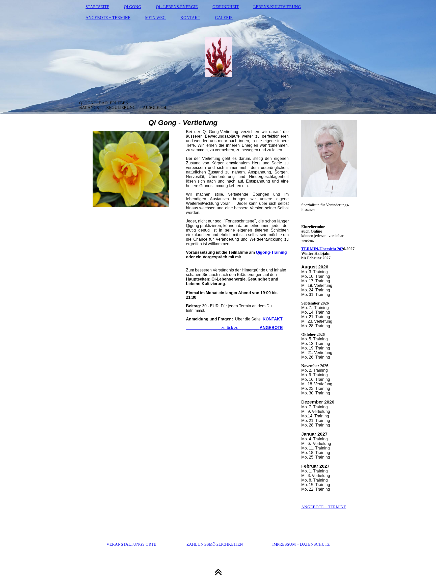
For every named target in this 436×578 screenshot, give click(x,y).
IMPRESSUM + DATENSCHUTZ (301, 544)
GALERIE (224, 17)
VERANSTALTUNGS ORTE (131, 544)
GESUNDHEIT (225, 7)
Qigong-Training (271, 252)
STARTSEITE (97, 7)
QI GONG (132, 7)
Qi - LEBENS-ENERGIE (177, 7)
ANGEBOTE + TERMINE (108, 17)
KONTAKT (190, 17)
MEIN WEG (155, 17)
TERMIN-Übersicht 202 (322, 249)
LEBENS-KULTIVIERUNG (277, 7)
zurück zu (234, 327)
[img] (218, 57)
